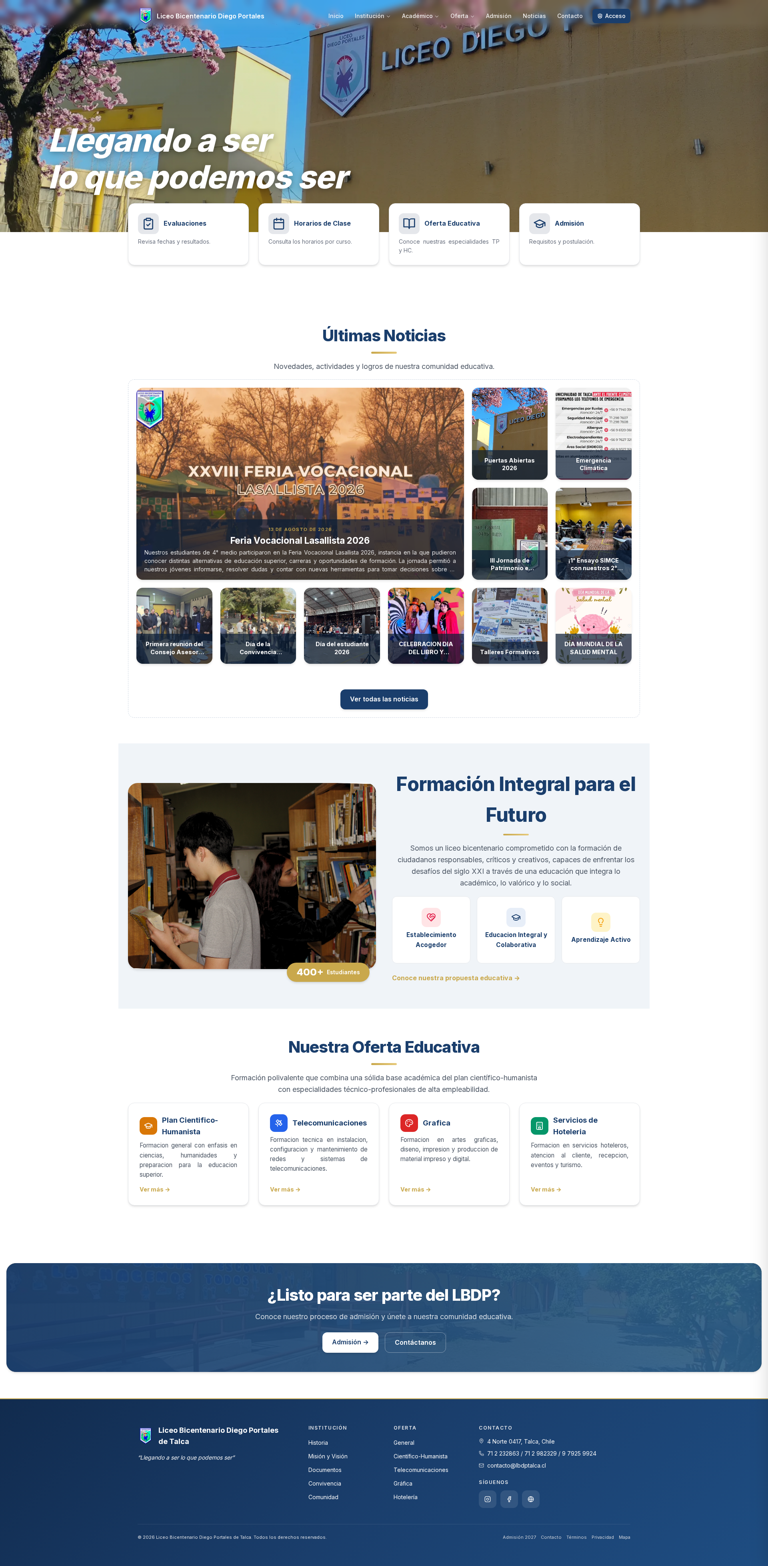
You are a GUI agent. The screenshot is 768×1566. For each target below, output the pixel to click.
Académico (417, 15)
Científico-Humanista (421, 1456)
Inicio (336, 15)
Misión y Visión (328, 1456)
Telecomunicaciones (421, 1469)
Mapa (624, 1537)
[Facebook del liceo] (509, 1499)
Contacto (570, 15)
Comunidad (323, 1497)
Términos (576, 1537)
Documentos (325, 1469)
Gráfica (403, 1483)
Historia (318, 1442)
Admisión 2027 (519, 1537)
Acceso (615, 15)
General (404, 1442)
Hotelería (406, 1497)
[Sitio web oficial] (531, 1499)
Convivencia (324, 1483)
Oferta (459, 15)
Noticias (534, 15)
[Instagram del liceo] (487, 1499)
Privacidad (603, 1537)
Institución (369, 15)
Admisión (499, 15)
